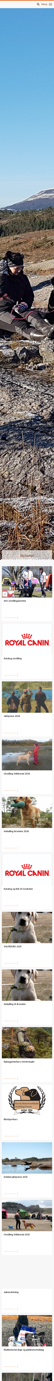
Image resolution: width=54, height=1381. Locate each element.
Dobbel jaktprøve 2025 (16, 1177)
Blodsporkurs (11, 1119)
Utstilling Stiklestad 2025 (17, 1235)
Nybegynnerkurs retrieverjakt (19, 1062)
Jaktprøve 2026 (12, 716)
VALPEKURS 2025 (12, 947)
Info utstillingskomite (15, 601)
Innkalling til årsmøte (15, 1004)
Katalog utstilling (13, 659)
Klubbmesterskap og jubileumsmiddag (24, 1350)
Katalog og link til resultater (18, 889)
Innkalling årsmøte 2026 (16, 831)
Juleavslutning (11, 1292)
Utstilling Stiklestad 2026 (17, 774)
